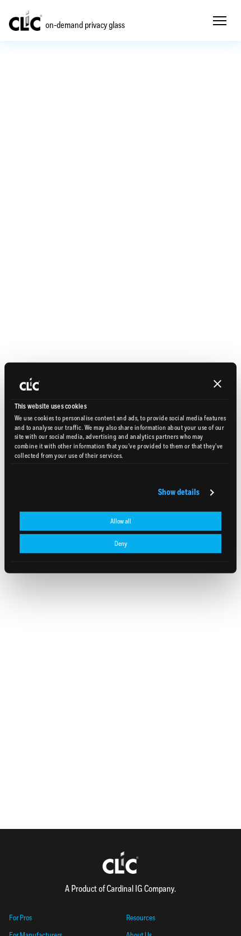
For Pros (20, 918)
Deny (120, 544)
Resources (140, 918)
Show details (179, 492)
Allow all (120, 521)
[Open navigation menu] (219, 20)
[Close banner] (217, 384)
